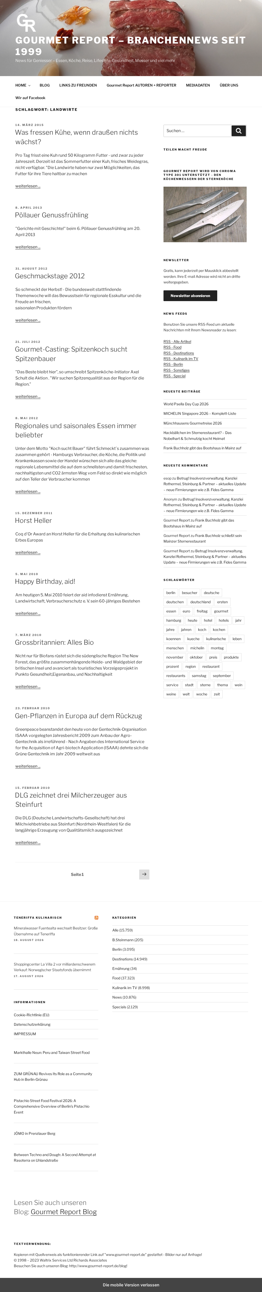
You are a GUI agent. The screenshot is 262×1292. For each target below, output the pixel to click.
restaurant (211, 666)
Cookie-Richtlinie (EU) (31, 1015)
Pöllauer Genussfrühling (51, 215)
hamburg (173, 620)
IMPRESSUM (25, 1034)
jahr (238, 620)
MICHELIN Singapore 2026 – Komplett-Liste (199, 413)
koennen (173, 639)
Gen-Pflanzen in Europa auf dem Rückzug (78, 716)
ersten (222, 602)
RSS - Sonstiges (176, 370)
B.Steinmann (123, 940)
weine (171, 694)
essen (171, 611)
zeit (217, 694)
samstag (199, 675)
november (174, 657)
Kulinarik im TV (124, 988)
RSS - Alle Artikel (177, 341)
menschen (175, 648)
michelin (197, 648)
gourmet (221, 611)
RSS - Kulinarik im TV (180, 358)
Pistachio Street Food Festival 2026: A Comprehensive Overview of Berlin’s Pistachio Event (51, 1106)
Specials (119, 1007)
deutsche (211, 592)
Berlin (117, 949)
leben (237, 639)
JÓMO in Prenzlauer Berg (34, 1133)
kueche (193, 639)
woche (201, 694)
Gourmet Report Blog (64, 1212)
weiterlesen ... (27, 186)
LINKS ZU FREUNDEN (78, 85)
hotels (224, 620)
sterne (205, 685)
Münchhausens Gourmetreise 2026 (192, 423)
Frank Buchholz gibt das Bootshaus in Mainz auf (202, 448)
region (190, 666)
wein (238, 685)
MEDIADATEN (198, 85)
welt (186, 694)
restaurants (175, 675)
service (172, 685)
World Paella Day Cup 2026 (186, 404)
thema (222, 685)
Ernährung (120, 968)
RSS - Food (172, 347)
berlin (170, 592)
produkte (231, 657)
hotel (208, 620)
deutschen (175, 602)
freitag (202, 611)
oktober (196, 657)
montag (217, 648)
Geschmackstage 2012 (50, 276)
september (222, 675)
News (117, 997)
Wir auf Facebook (30, 98)
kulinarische (216, 639)
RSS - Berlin (173, 364)
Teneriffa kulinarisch (38, 917)
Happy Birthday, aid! (45, 581)
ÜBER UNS (229, 85)
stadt (189, 685)
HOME (20, 85)
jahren (186, 629)
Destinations (122, 959)
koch (202, 629)
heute (192, 620)
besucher (189, 592)
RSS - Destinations (178, 353)
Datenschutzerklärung (32, 1024)
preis (213, 657)
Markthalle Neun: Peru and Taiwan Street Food (52, 1052)
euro (186, 611)
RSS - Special (174, 376)
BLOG (45, 85)
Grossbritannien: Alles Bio (54, 642)
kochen (219, 629)
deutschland (200, 602)
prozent (172, 666)
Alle (115, 930)
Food (116, 978)
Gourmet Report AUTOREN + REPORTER (141, 85)
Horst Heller (33, 520)
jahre (170, 629)
